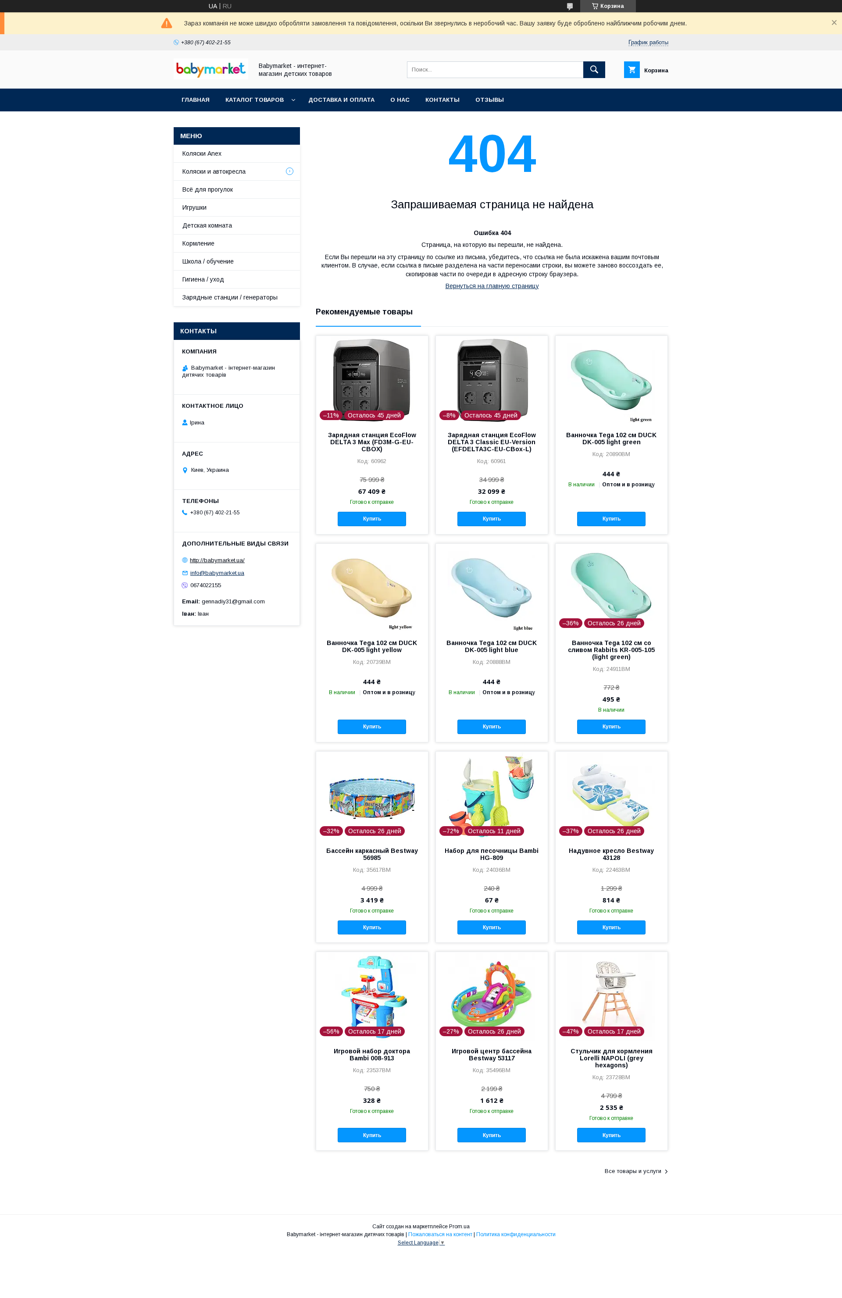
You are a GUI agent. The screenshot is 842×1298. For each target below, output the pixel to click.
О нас (400, 99)
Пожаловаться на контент (440, 1234)
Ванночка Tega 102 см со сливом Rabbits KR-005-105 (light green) (611, 649)
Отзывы (489, 99)
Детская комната (207, 225)
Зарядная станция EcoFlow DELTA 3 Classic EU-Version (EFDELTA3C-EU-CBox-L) (492, 442)
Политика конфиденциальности (516, 1234)
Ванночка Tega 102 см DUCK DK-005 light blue (491, 646)
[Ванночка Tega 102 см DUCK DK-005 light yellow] (372, 587)
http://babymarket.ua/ (217, 560)
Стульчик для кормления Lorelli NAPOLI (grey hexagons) (612, 1058)
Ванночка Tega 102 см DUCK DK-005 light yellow (372, 646)
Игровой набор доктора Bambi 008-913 (372, 1055)
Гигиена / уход (203, 279)
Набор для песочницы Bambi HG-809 (492, 854)
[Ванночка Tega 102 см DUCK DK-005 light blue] (492, 587)
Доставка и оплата (341, 99)
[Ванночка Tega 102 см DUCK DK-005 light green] (611, 380)
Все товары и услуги (633, 1171)
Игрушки (194, 207)
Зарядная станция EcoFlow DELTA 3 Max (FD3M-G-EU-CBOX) (372, 442)
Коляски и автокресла (214, 171)
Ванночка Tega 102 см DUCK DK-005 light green (611, 438)
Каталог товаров (254, 99)
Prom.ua (459, 1226)
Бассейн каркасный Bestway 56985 (372, 854)
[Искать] (594, 69)
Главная (196, 99)
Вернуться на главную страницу (492, 285)
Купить (372, 519)
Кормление (198, 243)
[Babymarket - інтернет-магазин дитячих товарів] (211, 77)
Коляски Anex (201, 153)
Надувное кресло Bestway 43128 (611, 854)
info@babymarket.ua (217, 573)
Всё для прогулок (207, 189)
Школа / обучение (208, 261)
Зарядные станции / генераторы (230, 297)
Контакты (442, 99)
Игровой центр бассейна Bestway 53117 (492, 1055)
